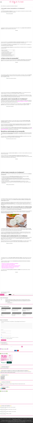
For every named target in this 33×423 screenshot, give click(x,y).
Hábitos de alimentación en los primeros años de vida (16, 309)
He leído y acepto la (7, 338)
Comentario (2, 322)
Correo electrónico (3, 332)
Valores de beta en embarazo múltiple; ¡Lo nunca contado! (9, 411)
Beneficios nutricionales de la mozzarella (6, 53)
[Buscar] (22, 346)
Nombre (2, 329)
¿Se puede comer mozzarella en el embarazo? (7, 52)
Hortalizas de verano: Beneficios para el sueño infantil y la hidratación (27, 310)
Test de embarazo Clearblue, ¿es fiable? (6, 413)
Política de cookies (14, 418)
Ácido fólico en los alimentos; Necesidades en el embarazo (10, 263)
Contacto (29, 418)
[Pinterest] (18, 350)
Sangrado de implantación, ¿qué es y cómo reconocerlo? (8, 407)
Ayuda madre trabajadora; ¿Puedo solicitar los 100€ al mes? (9, 409)
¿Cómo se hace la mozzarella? (5, 51)
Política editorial (25, 418)
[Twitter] (16, 350)
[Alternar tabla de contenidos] (13, 50)
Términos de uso (2, 418)
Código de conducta (19, 418)
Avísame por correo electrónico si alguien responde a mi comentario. (10, 337)
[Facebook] (15, 350)
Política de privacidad (9, 338)
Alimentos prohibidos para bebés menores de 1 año (6, 309)
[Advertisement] (16, 36)
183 (5, 412)
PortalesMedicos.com (3, 379)
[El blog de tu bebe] (16, 2)
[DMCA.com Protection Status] (3, 388)
